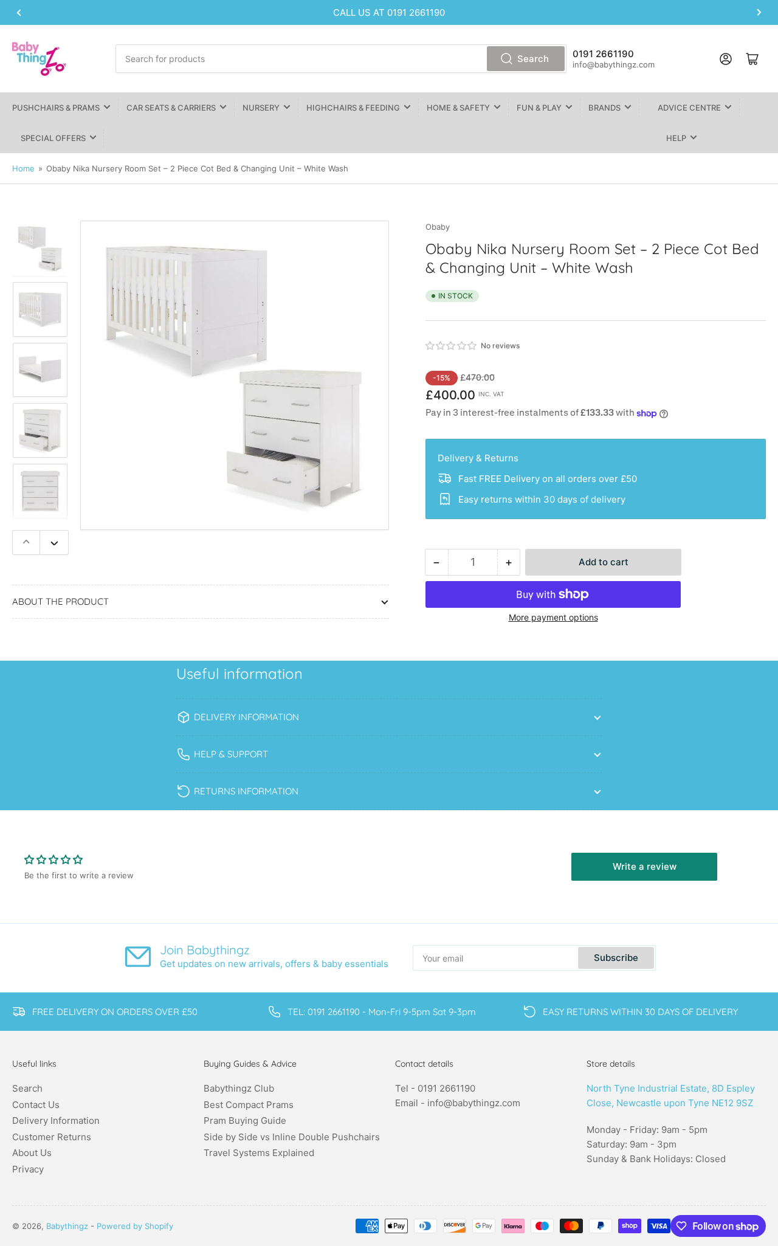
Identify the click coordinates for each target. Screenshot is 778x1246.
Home (23, 168)
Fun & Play (539, 107)
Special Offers (53, 138)
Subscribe (616, 957)
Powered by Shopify (135, 1226)
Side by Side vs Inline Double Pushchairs (292, 1137)
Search (533, 58)
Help (676, 138)
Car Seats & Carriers (171, 107)
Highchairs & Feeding (353, 107)
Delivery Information (56, 1120)
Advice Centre (689, 107)
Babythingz (67, 1226)
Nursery (261, 107)
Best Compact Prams (249, 1104)
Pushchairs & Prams (56, 107)
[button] (451, 345)
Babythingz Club (239, 1088)
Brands (604, 107)
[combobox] (340, 58)
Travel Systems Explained (259, 1152)
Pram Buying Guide (245, 1120)
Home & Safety (458, 107)
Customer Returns (51, 1137)
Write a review (644, 866)
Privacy (28, 1169)
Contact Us (36, 1104)
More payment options (553, 617)
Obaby (437, 227)
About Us (32, 1152)
